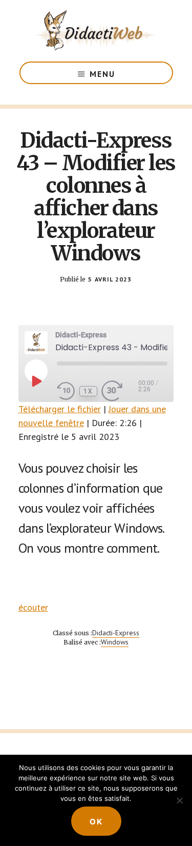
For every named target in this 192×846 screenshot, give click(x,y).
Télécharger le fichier (59, 409)
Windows (115, 642)
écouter (33, 607)
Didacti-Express (115, 632)
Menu (102, 74)
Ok (96, 822)
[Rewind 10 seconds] (66, 391)
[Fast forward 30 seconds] (119, 391)
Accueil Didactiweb (96, 30)
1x (88, 391)
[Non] (179, 800)
